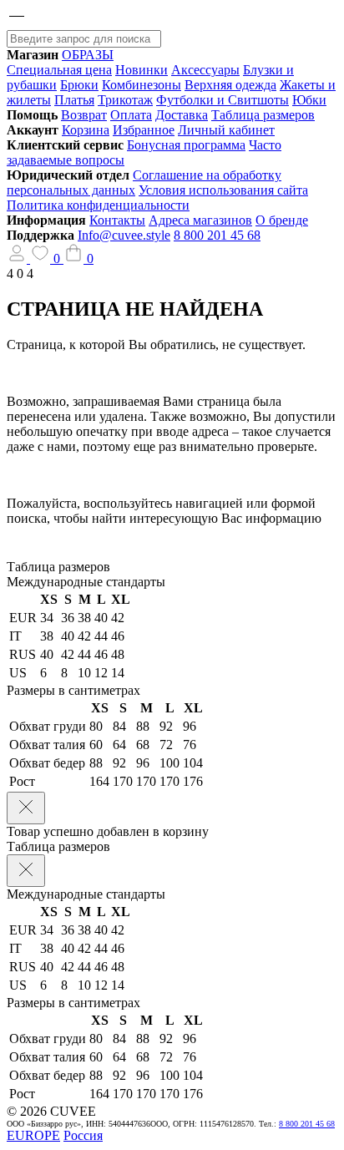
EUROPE (33, 1135)
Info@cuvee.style (124, 235)
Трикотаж (125, 100)
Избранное (144, 130)
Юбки (309, 100)
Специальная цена (59, 70)
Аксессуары (205, 70)
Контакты (117, 220)
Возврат (84, 115)
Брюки (79, 85)
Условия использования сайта (223, 190)
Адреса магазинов (200, 220)
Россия (83, 1135)
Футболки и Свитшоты (222, 100)
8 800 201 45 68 (217, 235)
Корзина (85, 130)
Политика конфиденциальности (98, 205)
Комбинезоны (141, 85)
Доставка (181, 115)
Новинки (141, 70)
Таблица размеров (263, 115)
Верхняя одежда (230, 85)
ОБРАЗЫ (88, 55)
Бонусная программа (186, 145)
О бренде (281, 220)
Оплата (131, 115)
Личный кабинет (226, 130)
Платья (74, 100)
